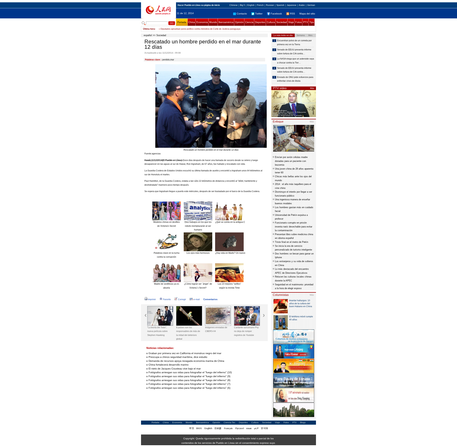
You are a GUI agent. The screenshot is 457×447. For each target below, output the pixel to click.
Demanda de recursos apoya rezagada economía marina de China (186, 360)
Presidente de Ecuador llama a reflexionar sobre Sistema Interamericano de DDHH (200, 29)
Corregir (182, 299)
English (251, 5)
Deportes (260, 22)
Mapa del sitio (307, 13)
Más (312, 88)
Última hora (149, 29)
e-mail (197, 299)
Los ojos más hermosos (198, 253)
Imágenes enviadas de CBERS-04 (216, 329)
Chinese (233, 5)
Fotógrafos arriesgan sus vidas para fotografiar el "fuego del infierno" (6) (189, 387)
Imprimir (152, 299)
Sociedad (281, 22)
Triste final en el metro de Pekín (291, 242)
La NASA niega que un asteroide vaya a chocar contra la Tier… (295, 61)
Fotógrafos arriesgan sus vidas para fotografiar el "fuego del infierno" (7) (189, 384)
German (311, 5)
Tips (311, 22)
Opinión (239, 22)
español (148, 35)
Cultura (271, 22)
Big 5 (242, 5)
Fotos (298, 22)
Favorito (167, 299)
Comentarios (210, 299)
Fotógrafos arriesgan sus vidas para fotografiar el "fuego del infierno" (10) (190, 372)
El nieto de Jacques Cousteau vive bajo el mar (175, 368)
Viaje (291, 22)
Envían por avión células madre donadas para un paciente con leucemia (291, 161)
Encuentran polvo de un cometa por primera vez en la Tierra (294, 42)
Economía (202, 22)
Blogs (303, 422)
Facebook (276, 13)
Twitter (259, 13)
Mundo (213, 22)
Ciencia (249, 22)
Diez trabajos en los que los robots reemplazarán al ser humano (198, 226)
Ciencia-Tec (229, 422)
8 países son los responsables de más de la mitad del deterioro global (188, 333)
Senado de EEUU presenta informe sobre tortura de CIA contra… (294, 51)
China (191, 22)
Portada (181, 22)
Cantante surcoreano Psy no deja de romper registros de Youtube (246, 331)
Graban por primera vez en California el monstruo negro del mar (185, 353)
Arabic (302, 5)
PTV (305, 22)
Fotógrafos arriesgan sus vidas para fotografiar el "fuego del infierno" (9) (189, 376)
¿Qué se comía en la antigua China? (233, 222)
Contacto (242, 13)
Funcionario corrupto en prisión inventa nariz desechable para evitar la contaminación (293, 226)
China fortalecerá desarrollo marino (169, 364)
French (260, 5)
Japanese (291, 5)
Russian (270, 5)
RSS (292, 13)
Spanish (280, 5)
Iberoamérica (226, 22)
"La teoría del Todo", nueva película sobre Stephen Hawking (157, 331)
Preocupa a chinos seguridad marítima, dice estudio (178, 357)
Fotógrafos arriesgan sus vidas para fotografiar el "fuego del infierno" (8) (189, 380)
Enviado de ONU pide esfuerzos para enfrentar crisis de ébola (295, 79)
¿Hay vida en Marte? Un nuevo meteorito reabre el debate (243, 253)
